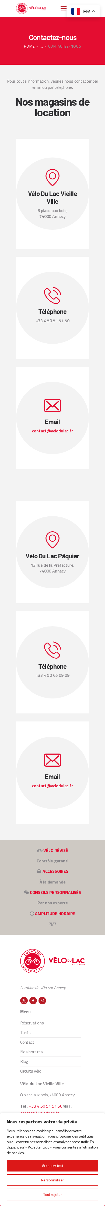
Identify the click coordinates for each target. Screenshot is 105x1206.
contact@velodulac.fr (52, 431)
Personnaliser (52, 1180)
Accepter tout (52, 1165)
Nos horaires (31, 1051)
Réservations (32, 1023)
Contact (27, 1042)
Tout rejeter (52, 1194)
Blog (24, 1061)
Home (29, 46)
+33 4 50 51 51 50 (45, 1106)
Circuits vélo (30, 1071)
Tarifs (25, 1032)
